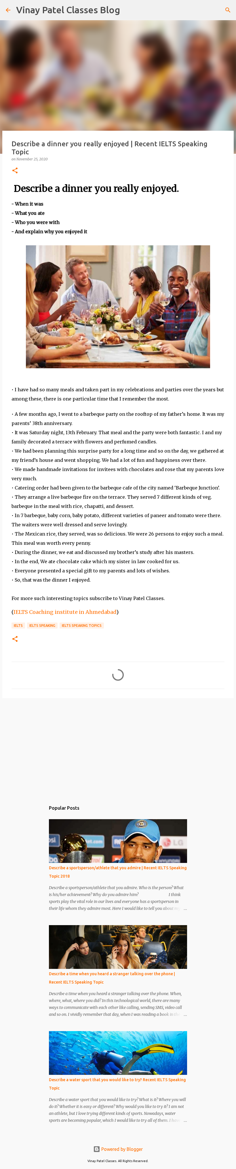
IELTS (18, 625)
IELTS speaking (42, 625)
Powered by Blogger (121, 1149)
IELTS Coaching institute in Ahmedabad (65, 612)
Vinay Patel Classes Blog (68, 10)
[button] (15, 171)
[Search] (128, 10)
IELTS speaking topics (82, 625)
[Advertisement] (118, 747)
